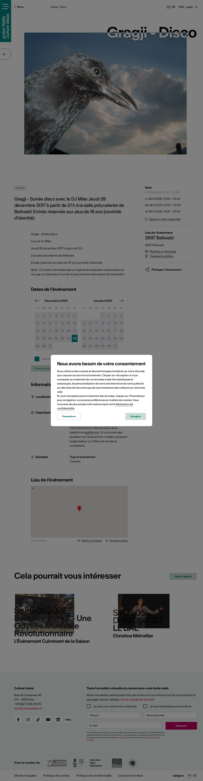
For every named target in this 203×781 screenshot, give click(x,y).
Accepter (136, 416)
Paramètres (69, 416)
